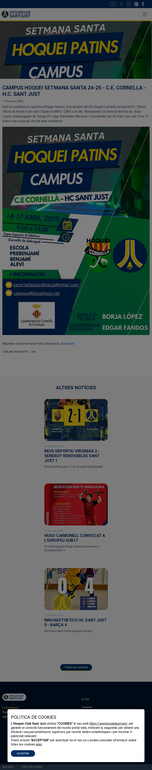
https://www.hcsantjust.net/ (108, 723)
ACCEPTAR (23, 753)
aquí (39, 744)
